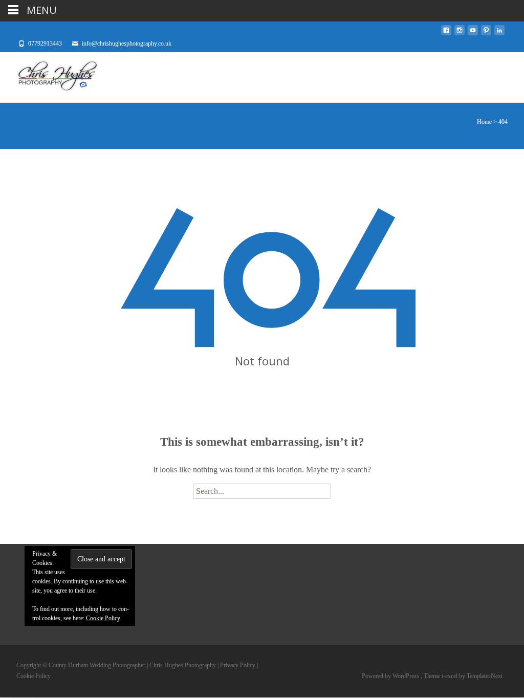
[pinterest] (486, 33)
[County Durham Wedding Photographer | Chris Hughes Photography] (49, 77)
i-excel (450, 676)
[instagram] (459, 33)
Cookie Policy (103, 618)
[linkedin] (499, 33)
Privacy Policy (237, 665)
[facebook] (446, 33)
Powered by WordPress (391, 676)
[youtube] (473, 33)
